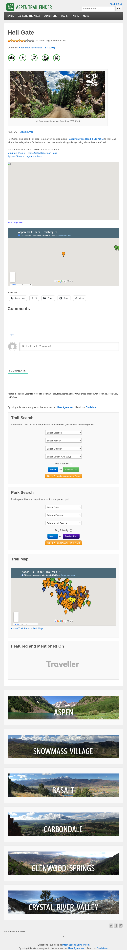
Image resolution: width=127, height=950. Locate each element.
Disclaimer (91, 407)
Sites (71, 394)
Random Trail (71, 469)
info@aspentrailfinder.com (76, 944)
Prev (51, 666)
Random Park (71, 536)
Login (11, 334)
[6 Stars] (22, 40)
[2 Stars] (11, 40)
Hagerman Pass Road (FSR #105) (37, 47)
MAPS (64, 16)
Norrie (65, 394)
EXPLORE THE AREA (29, 16)
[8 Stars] (27, 40)
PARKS (75, 16)
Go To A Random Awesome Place (63, 475)
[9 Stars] (30, 40)
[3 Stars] (14, 40)
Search (53, 469)
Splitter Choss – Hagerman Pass (25, 156)
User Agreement (65, 407)
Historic (20, 394)
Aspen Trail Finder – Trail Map (27, 628)
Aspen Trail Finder (17, 931)
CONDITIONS (50, 16)
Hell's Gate (12, 397)
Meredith (38, 394)
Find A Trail (116, 4)
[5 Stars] (19, 40)
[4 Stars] (17, 40)
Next (75, 666)
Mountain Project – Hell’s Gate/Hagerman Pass (32, 153)
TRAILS (10, 16)
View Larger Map (15, 222)
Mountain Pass (49, 394)
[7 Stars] (24, 40)
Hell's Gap (112, 394)
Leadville (29, 394)
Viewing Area (26, 131)
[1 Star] (9, 40)
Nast (59, 394)
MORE (86, 16)
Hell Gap (103, 394)
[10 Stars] (32, 40)
